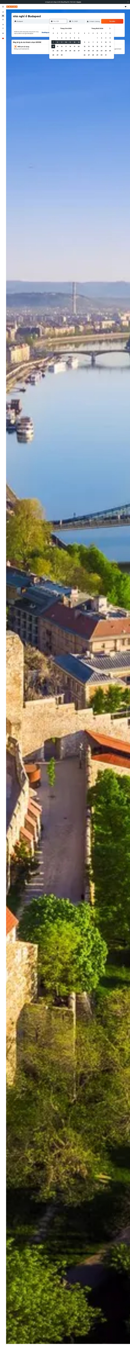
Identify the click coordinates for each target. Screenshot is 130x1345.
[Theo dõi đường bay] (3, 28)
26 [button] (74, 51)
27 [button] (79, 51)
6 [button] (78, 38)
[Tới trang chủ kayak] (11, 7)
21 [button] (53, 51)
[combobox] (32, 21)
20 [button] (79, 46)
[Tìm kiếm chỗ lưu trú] (3, 16)
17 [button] (66, 46)
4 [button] (70, 38)
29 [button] (57, 55)
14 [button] (53, 46)
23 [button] (62, 51)
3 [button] (105, 38)
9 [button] (61, 42)
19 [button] (74, 46)
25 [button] (70, 51)
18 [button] (70, 46)
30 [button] (62, 55)
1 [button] (57, 38)
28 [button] (53, 55)
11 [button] (70, 42)
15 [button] (57, 46)
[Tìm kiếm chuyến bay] (3, 12)
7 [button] (53, 42)
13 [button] (78, 42)
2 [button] (61, 38)
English (79, 2)
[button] (128, 2)
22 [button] (57, 51)
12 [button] (74, 42)
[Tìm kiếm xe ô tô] (3, 19)
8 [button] (57, 42)
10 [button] (66, 42)
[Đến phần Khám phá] (3, 24)
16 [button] (61, 46)
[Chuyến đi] (3, 33)
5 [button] (74, 38)
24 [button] (66, 51)
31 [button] (105, 55)
